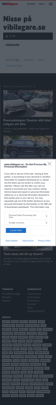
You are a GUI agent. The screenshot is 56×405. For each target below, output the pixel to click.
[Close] (50, 164)
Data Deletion (12, 240)
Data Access (28, 240)
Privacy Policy (44, 240)
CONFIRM (16, 230)
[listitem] (28, 216)
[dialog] (28, 202)
